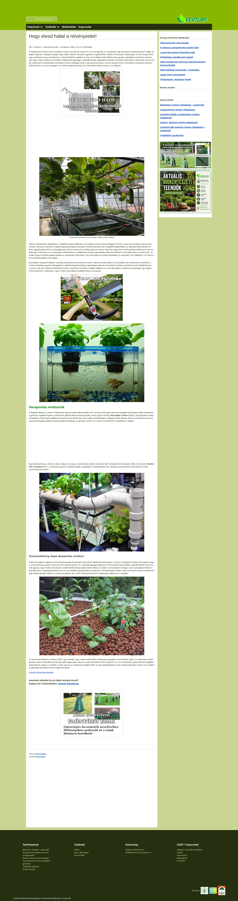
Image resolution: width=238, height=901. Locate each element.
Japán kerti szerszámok (172, 75)
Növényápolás (40, 754)
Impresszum (182, 855)
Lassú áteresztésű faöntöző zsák (177, 52)
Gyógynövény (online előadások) (177, 110)
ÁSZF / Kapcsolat (188, 844)
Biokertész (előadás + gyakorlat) (36, 850)
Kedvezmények (29, 869)
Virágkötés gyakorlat (31, 866)
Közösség (131, 844)
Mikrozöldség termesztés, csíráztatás (179, 70)
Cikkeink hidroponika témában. (41, 672)
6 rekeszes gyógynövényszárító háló (179, 47)
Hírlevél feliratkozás (68, 683)
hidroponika (40, 757)
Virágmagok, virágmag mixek (175, 79)
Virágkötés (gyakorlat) (172, 135)
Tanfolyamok (31, 844)
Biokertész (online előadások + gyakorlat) (182, 105)
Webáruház (69, 26)
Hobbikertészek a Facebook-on (138, 852)
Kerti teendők (79, 855)
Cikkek (77, 850)
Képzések (33, 26)
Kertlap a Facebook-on (134, 850)
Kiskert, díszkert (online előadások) (179, 122)
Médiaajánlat (182, 858)
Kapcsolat (84, 26)
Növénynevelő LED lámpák (174, 43)
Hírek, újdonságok (81, 852)
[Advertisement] (119, 6)
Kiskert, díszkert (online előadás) (36, 858)
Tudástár (50, 26)
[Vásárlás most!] (92, 92)
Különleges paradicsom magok (176, 57)
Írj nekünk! (181, 861)
